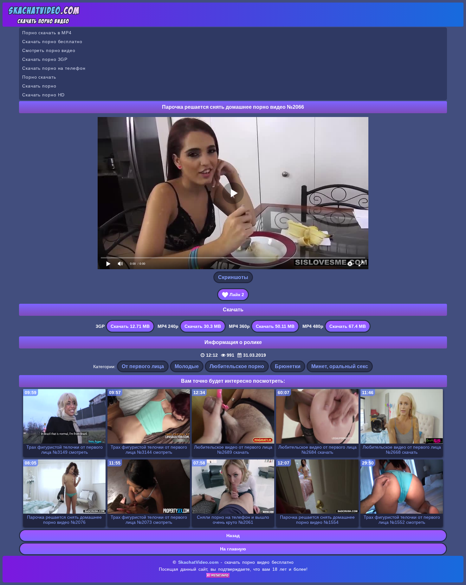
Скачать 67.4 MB (347, 326)
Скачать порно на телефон (54, 68)
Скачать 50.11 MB (275, 326)
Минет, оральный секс (339, 366)
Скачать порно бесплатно (52, 41)
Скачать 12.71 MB (130, 326)
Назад (233, 535)
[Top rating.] (218, 576)
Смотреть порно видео (48, 50)
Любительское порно (237, 366)
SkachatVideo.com (198, 562)
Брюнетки (288, 366)
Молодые (187, 366)
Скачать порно (39, 85)
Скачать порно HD (43, 94)
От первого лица (143, 366)
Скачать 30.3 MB (202, 326)
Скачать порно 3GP (45, 59)
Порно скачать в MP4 (47, 32)
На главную (233, 548)
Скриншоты (233, 277)
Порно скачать (39, 77)
